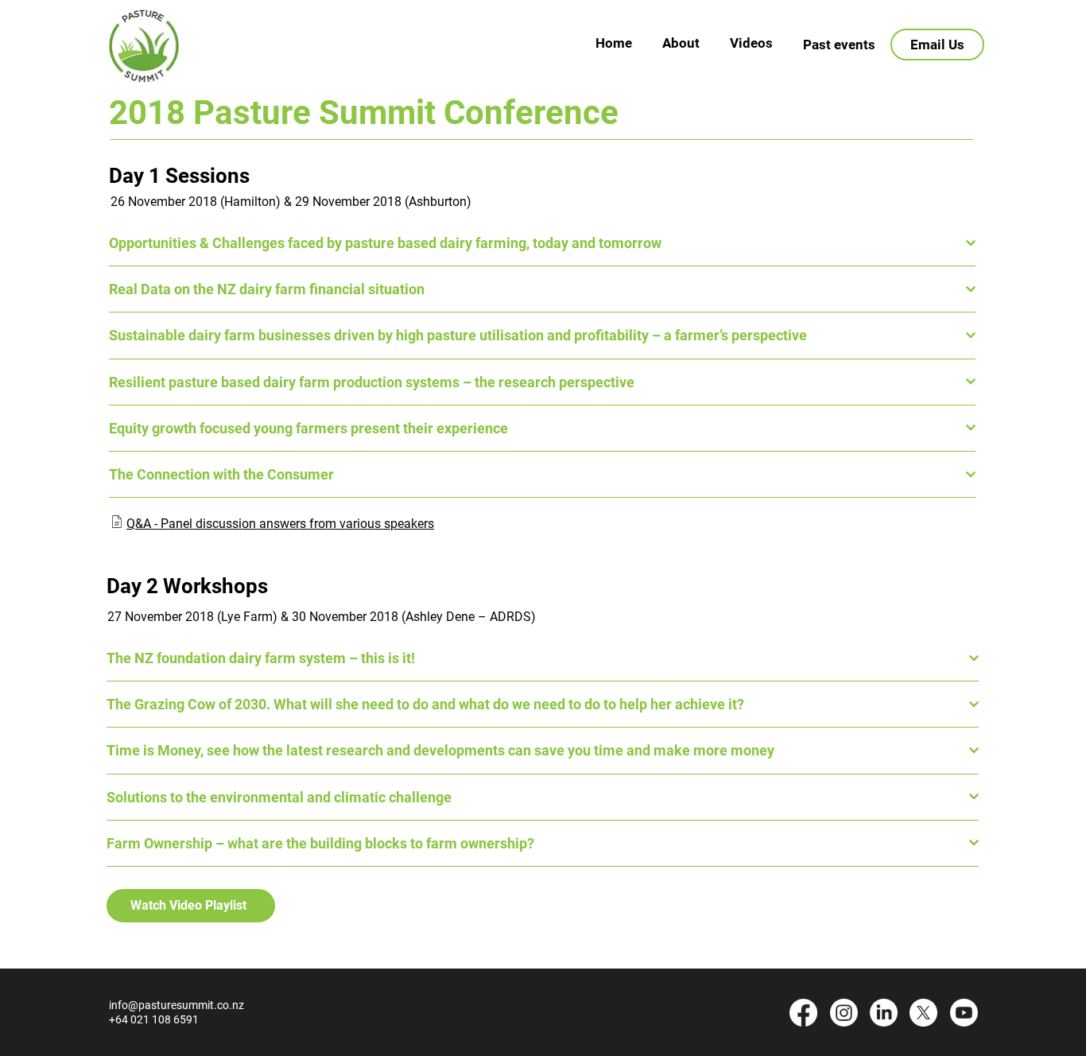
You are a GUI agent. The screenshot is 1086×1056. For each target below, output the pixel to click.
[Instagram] (844, 1013)
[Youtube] (964, 1013)
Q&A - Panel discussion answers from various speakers (280, 523)
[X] (923, 1013)
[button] (839, 44)
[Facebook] (803, 1013)
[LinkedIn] (884, 1013)
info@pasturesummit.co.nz (176, 1005)
